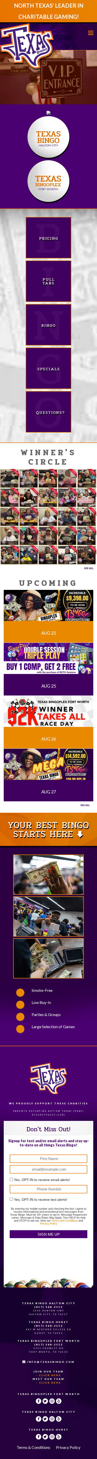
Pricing (48, 238)
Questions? (48, 412)
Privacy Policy (48, 1223)
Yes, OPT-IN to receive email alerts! (42, 1180)
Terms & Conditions (33, 1447)
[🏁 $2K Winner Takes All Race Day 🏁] (48, 712)
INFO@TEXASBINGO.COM (51, 1361)
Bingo (48, 325)
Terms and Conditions (64, 1220)
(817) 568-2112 (48, 1306)
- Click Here (48, 1375)
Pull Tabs (49, 281)
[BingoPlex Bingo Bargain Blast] (48, 606)
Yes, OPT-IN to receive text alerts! (40, 1200)
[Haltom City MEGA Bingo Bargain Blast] (48, 765)
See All (88, 568)
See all (85, 805)
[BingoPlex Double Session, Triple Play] (48, 659)
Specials (48, 369)
